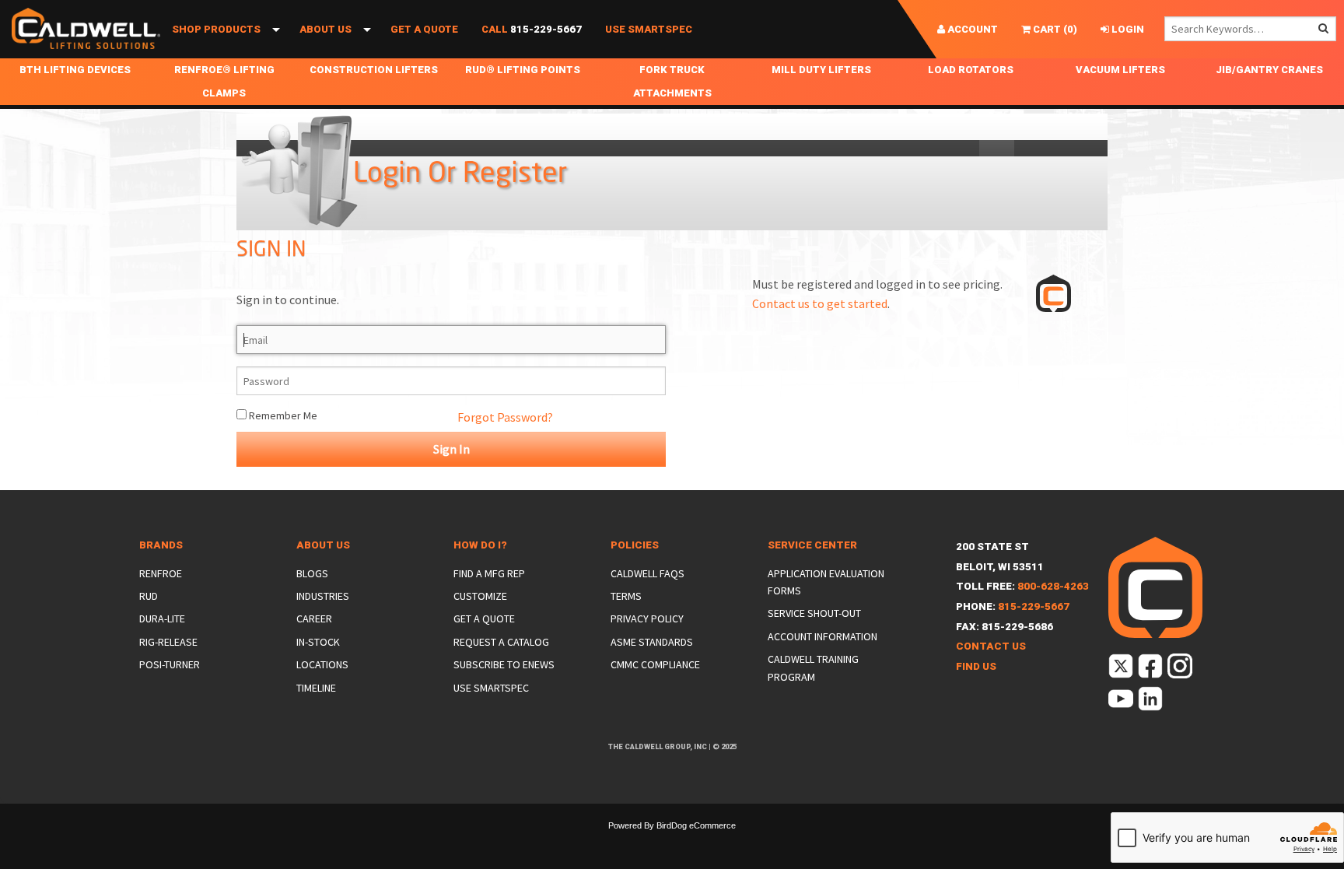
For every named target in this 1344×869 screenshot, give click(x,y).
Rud (148, 596)
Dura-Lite (162, 618)
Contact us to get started (819, 303)
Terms (626, 596)
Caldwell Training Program (813, 667)
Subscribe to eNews (504, 664)
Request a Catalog (501, 642)
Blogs (312, 573)
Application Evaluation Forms (826, 581)
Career (314, 618)
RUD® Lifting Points (522, 69)
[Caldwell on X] (1122, 669)
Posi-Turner (169, 664)
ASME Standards (652, 642)
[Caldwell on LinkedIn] (1151, 702)
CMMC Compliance (655, 664)
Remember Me (282, 415)
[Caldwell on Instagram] (1181, 669)
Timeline (316, 688)
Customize (480, 596)
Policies (635, 545)
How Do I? (480, 545)
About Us (325, 29)
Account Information (822, 636)
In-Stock (318, 642)
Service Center (812, 545)
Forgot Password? (505, 417)
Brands (161, 545)
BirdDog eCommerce (696, 825)
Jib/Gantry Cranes (1269, 69)
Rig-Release (168, 642)
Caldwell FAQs (647, 573)
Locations (322, 664)
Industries (322, 596)
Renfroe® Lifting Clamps (224, 81)
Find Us (976, 666)
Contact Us (991, 646)
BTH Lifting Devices (75, 69)
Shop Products (216, 29)
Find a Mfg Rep (489, 573)
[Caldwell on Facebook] (1151, 669)
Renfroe (160, 573)
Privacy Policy (647, 618)
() (1054, 29)
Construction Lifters (374, 69)
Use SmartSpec (648, 29)
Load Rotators (970, 69)
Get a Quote (424, 29)
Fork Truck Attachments (672, 81)
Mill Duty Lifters (821, 69)
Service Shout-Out (814, 613)
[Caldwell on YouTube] (1122, 702)
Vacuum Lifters (1120, 69)
